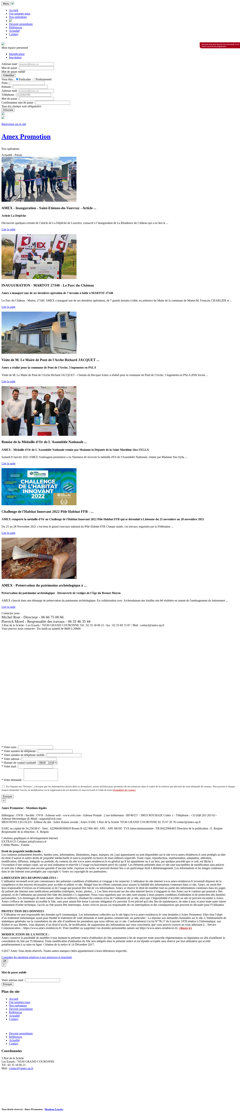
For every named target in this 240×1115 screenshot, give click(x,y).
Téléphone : (9, 94)
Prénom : (7, 86)
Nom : (5, 82)
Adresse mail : (10, 64)
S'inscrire (8, 110)
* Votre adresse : (11, 758)
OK (5, 961)
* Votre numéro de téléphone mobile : (24, 755)
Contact (13, 34)
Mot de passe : (10, 67)
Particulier (25, 79)
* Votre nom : (10, 747)
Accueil (13, 10)
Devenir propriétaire (21, 24)
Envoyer (7, 796)
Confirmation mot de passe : (18, 102)
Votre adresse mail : (13, 980)
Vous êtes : (8, 79)
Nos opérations (18, 17)
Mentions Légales (54, 1109)
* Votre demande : (12, 779)
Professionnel (44, 79)
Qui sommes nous (19, 13)
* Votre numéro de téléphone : (19, 751)
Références (15, 27)
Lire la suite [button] (8, 229)
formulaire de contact (124, 790)
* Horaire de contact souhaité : (20, 762)
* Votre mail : (9, 766)
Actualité (14, 30)
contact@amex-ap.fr (21, 1068)
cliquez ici (185, 928)
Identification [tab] (17, 54)
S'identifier (8, 75)
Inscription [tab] (15, 57)
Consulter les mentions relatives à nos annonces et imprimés (37, 957)
